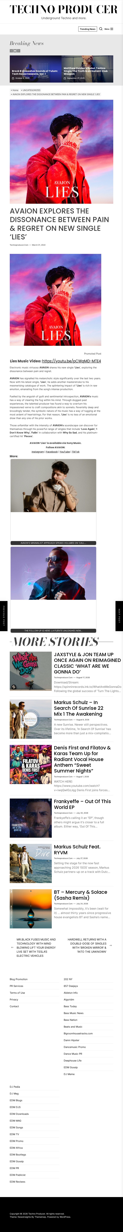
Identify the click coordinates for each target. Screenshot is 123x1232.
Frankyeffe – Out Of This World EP (82, 804)
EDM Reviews (17, 1181)
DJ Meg (14, 1093)
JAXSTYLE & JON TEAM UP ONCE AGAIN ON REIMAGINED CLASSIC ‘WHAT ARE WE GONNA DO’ (87, 663)
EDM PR (14, 1168)
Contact (14, 1006)
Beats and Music (73, 1026)
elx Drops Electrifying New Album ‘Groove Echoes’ (84, 72)
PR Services (16, 985)
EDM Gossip (71, 1067)
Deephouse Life (72, 1060)
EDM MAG (15, 1120)
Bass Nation (70, 1019)
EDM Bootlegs (18, 1154)
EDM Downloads (19, 1113)
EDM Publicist (18, 1174)
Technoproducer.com (19, 245)
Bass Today (70, 1006)
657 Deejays (71, 985)
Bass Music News (73, 1013)
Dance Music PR (73, 1053)
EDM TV (14, 1134)
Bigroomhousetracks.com (78, 1033)
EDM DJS (15, 1107)
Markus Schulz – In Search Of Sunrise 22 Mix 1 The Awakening (78, 708)
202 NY (68, 979)
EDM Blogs (16, 1100)
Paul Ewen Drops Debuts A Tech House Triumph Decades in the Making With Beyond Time (31, 71)
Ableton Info (71, 992)
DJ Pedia (15, 1086)
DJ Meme (69, 1074)
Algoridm (69, 999)
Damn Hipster (71, 1040)
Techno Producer (64, 9)
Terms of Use (17, 992)
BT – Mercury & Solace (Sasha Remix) (80, 895)
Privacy (14, 999)
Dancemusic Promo (75, 1046)
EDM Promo (16, 1141)
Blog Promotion (18, 979)
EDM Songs (16, 1127)
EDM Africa (16, 1147)
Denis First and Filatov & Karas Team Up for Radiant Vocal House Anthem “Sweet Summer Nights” (82, 759)
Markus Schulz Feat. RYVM (77, 849)
